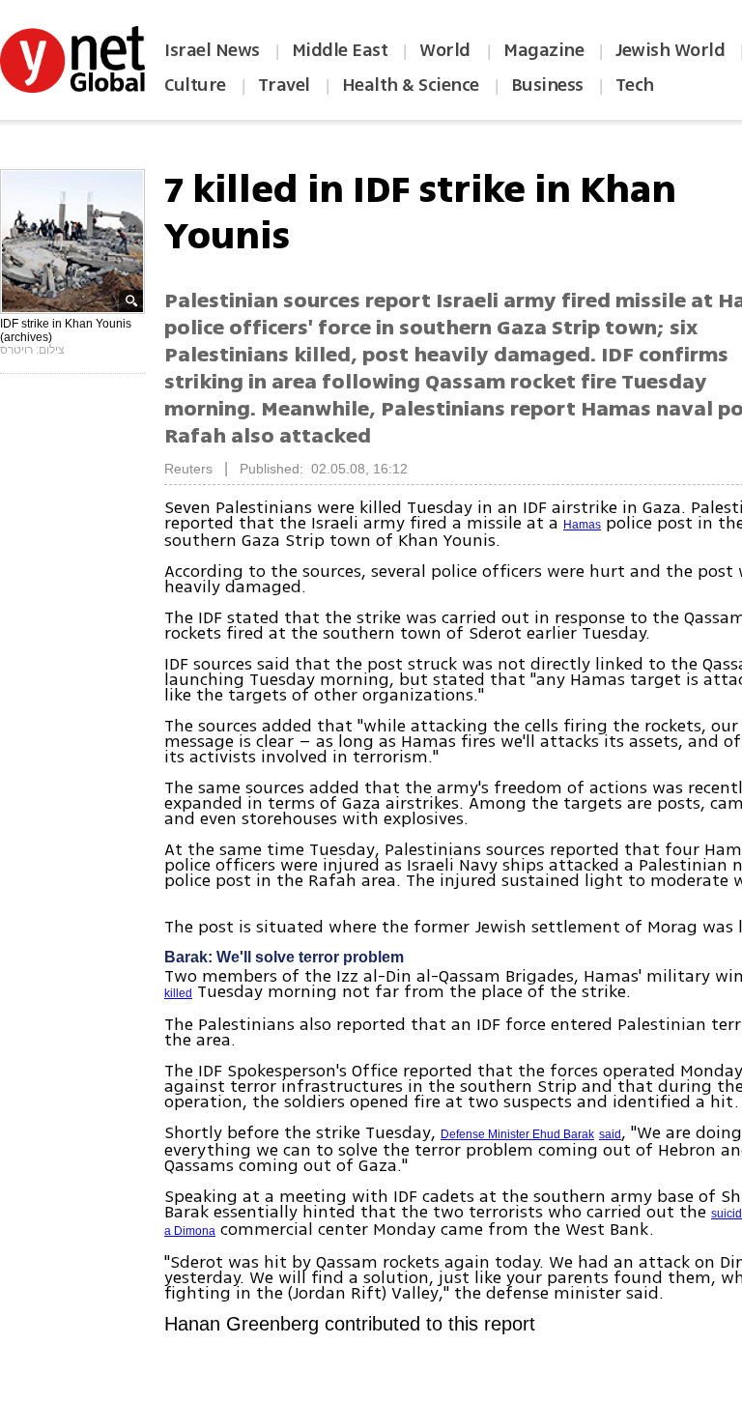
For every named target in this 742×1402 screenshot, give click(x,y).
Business (547, 85)
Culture (195, 85)
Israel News (212, 50)
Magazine (543, 50)
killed (178, 993)
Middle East (340, 50)
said (610, 1134)
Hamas (582, 524)
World (446, 50)
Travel (284, 85)
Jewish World (670, 50)
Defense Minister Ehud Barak (517, 1134)
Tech (634, 85)
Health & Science (410, 85)
